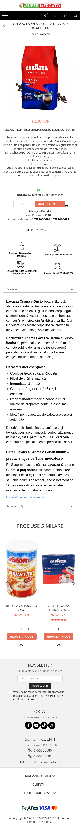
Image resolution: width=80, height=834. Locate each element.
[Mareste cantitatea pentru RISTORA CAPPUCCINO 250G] (28, 629)
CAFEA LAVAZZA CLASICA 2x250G (58, 608)
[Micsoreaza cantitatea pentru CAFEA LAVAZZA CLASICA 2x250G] (52, 629)
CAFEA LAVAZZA (40, 34)
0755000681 (42, 756)
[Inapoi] (3, 25)
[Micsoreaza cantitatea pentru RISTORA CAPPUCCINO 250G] (15, 629)
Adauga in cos (49, 204)
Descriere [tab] (12, 289)
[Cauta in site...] (75, 15)
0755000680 (42, 750)
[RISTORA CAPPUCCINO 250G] (21, 569)
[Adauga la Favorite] (21, 645)
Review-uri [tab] (14, 506)
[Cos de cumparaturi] (65, 15)
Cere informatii (38, 230)
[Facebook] (28, 725)
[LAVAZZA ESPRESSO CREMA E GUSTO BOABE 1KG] (40, 78)
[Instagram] (51, 725)
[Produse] (5, 17)
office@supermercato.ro (42, 762)
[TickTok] (44, 725)
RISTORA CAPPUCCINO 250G (21, 608)
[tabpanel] (40, 78)
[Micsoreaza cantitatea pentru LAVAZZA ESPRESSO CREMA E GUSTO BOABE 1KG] (16, 204)
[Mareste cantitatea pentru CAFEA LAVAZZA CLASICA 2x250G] (65, 629)
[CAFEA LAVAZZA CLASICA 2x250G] (58, 569)
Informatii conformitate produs (25, 497)
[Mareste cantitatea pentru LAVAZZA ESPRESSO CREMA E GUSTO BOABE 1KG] (29, 204)
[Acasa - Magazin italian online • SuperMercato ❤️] (40, 5)
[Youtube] (36, 725)
